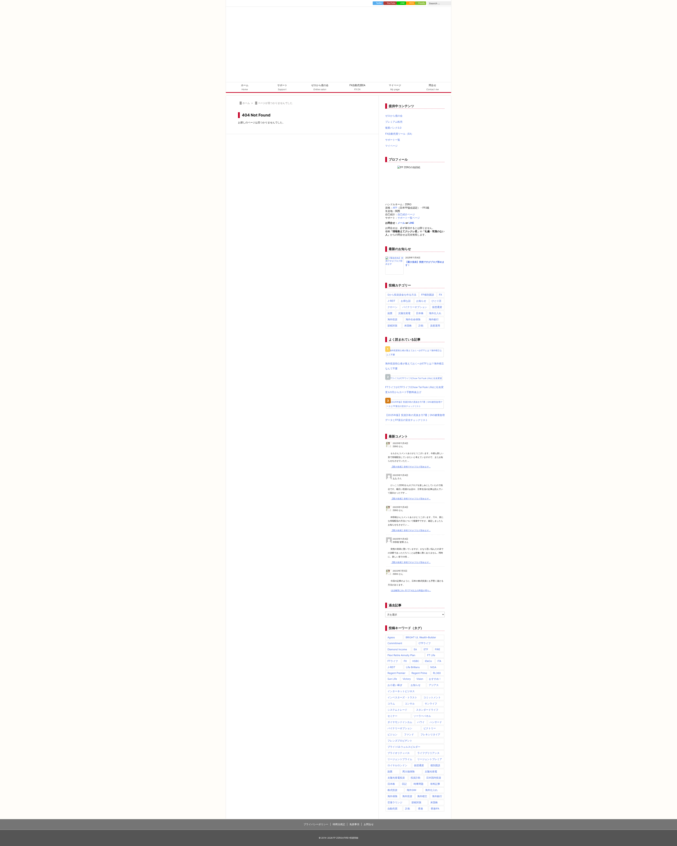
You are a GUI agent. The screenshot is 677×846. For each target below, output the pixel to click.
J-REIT (391, 300)
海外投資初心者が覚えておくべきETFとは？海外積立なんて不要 (414, 366)
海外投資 (392, 319)
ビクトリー (429, 728)
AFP (395, 207)
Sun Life (392, 678)
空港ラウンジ (395, 802)
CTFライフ (425, 643)
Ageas (391, 637)
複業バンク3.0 (393, 127)
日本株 (419, 313)
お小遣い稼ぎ (395, 684)
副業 (390, 313)
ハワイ (421, 722)
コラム (391, 703)
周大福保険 (408, 771)
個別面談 (435, 765)
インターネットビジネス (401, 691)
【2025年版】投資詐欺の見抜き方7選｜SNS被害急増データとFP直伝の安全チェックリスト (415, 417)
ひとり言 (436, 300)
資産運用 (435, 325)
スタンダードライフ (427, 709)
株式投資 (392, 789)
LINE (411, 222)
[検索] (448, 3)
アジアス (434, 684)
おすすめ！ (435, 678)
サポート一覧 (392, 139)
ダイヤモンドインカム (400, 722)
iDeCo (428, 660)
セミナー (392, 715)
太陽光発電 (404, 313)
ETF (426, 649)
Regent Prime (419, 672)
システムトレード (397, 709)
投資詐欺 (415, 777)
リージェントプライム (400, 759)
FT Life (431, 655)
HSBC (415, 660)
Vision (419, 678)
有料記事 (435, 783)
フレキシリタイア (430, 734)
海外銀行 (434, 319)
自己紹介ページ (406, 214)
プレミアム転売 (393, 121)
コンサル (410, 703)
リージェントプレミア (429, 759)
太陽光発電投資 (396, 777)
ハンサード (436, 722)
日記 (404, 783)
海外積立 (422, 796)
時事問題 (418, 783)
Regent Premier (396, 672)
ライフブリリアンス (428, 752)
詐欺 (421, 325)
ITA (439, 660)
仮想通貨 (437, 306)
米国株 (408, 325)
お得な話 (406, 300)
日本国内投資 (433, 777)
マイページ (391, 145)
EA (415, 649)
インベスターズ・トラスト (402, 697)
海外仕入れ (435, 313)
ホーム (246, 102)
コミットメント (432, 697)
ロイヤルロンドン (397, 765)
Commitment (395, 643)
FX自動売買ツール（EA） (399, 133)
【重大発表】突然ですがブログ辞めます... (411, 466)
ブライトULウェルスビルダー (404, 746)
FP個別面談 (427, 294)
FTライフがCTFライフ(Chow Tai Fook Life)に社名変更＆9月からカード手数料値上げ (414, 390)
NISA (433, 667)
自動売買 (392, 808)
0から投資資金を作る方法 (402, 294)
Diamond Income (397, 649)
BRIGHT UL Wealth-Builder (421, 637)
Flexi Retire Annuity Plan (401, 655)
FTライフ (393, 660)
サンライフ (431, 703)
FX (440, 294)
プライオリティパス (399, 752)
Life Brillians (413, 667)
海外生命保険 (413, 319)
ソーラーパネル (422, 715)
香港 (420, 808)
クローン (392, 306)
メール (401, 222)
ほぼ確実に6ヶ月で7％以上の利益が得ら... (411, 590)
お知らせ (421, 300)
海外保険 (392, 796)
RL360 (437, 672)
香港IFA (435, 808)
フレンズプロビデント (400, 740)
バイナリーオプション (414, 306)
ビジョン (392, 734)
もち (395, 478)
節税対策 (392, 325)
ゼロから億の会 (393, 115)
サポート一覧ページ (409, 217)
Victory (407, 678)
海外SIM (411, 789)
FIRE (437, 649)
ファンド (409, 734)
